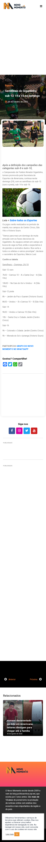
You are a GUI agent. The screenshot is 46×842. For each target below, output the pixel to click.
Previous (6, 720)
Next (39, 720)
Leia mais (10, 834)
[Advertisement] (23, 47)
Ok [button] (17, 834)
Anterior (12, 679)
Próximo (34, 679)
